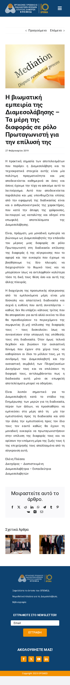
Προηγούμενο (37, 30)
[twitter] (31, 659)
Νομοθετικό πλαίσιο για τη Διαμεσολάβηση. (35, 596)
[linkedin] (46, 659)
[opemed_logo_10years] (27, 5)
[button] (8, 544)
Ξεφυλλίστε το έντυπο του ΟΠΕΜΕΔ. (31, 590)
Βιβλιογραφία (19, 602)
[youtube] (39, 659)
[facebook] (24, 659)
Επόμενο (56, 30)
